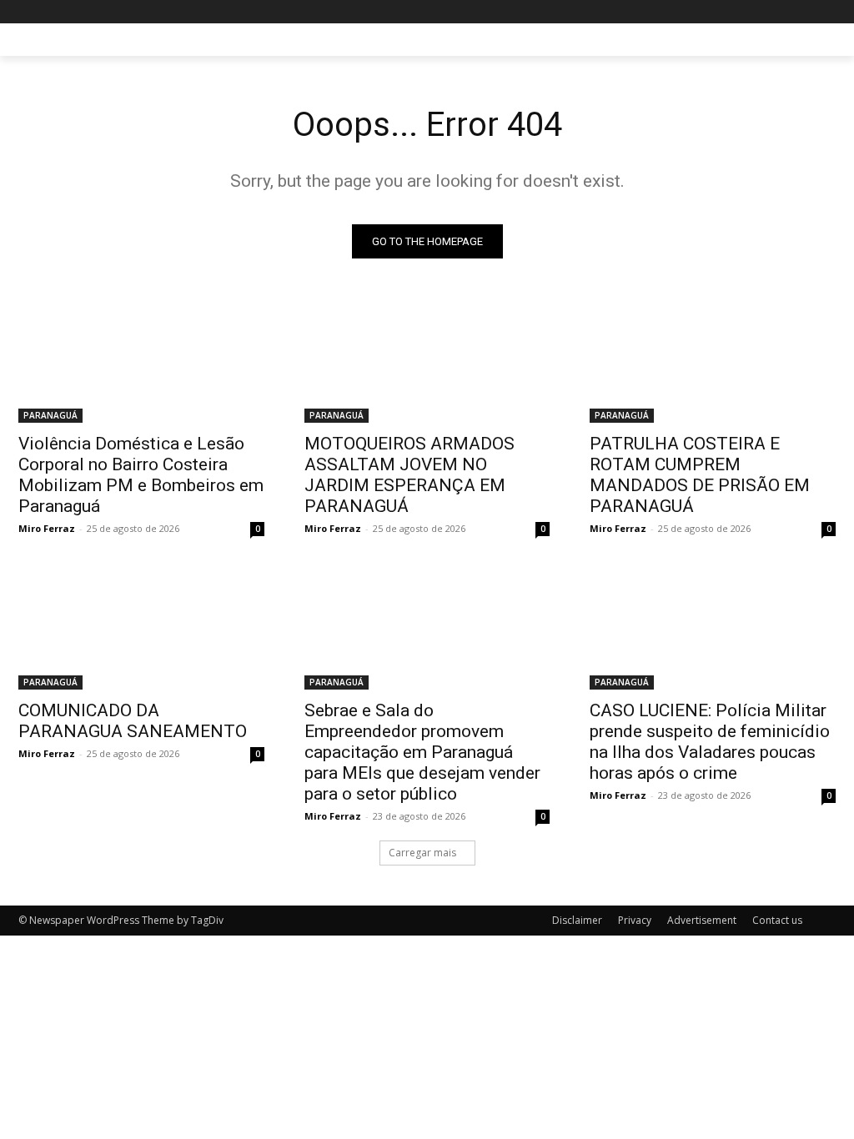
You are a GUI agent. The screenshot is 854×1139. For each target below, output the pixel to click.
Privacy (634, 920)
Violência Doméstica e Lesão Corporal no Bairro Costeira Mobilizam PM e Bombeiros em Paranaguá (141, 475)
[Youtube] (826, 12)
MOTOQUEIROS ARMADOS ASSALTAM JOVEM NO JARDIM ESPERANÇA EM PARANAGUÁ (409, 475)
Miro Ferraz (46, 528)
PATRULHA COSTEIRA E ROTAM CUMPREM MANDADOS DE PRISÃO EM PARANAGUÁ (700, 475)
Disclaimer (577, 920)
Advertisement (701, 920)
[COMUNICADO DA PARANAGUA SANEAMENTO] (141, 627)
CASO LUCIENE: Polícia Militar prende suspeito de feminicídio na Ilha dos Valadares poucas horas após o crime (710, 741)
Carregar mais (422, 852)
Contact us (777, 920)
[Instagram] (756, 12)
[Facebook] (733, 12)
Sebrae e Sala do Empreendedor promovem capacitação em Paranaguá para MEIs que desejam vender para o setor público (422, 752)
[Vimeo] (802, 12)
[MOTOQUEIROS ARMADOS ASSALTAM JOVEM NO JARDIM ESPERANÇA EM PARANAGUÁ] (427, 361)
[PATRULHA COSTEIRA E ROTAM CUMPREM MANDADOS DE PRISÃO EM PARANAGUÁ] (713, 361)
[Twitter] (780, 12)
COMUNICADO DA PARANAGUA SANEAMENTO (132, 720)
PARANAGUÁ (50, 415)
